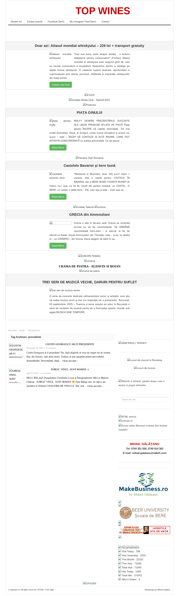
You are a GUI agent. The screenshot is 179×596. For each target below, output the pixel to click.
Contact (105, 21)
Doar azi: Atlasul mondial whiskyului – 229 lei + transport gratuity (89, 46)
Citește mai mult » (70, 360)
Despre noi (16, 21)
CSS (47, 590)
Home (22, 330)
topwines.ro (34, 10)
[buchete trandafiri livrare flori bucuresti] (145, 429)
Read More (58, 147)
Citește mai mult (61, 84)
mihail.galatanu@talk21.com (149, 452)
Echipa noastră (34, 21)
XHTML (40, 590)
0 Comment (51, 348)
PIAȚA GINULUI (89, 112)
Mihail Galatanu (163, 590)
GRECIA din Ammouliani (89, 214)
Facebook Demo (56, 21)
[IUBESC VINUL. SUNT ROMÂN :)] (16, 376)
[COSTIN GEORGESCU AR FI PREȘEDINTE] (16, 351)
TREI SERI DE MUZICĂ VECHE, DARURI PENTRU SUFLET (89, 282)
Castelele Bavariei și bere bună (89, 165)
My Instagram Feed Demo (83, 21)
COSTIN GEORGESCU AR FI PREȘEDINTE (69, 344)
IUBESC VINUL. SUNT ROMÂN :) (70, 369)
